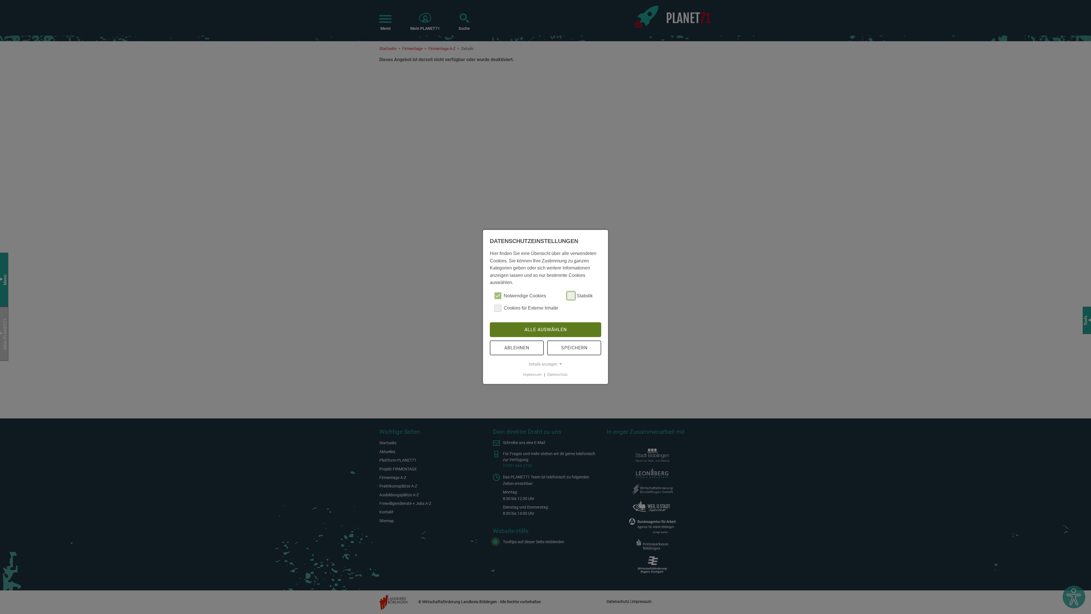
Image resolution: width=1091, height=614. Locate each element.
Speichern (574, 347)
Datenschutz (557, 374)
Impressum (532, 374)
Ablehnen (516, 347)
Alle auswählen (545, 329)
